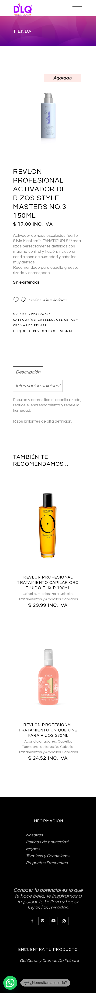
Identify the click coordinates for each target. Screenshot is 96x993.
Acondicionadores (40, 741)
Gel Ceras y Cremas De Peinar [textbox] (48, 960)
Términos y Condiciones (48, 856)
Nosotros (34, 835)
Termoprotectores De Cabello (47, 747)
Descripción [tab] (28, 372)
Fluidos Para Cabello (55, 594)
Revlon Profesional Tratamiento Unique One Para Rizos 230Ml (47, 730)
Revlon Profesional (53, 331)
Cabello (46, 319)
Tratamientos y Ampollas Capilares (48, 599)
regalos (33, 849)
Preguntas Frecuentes (47, 863)
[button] (10, 983)
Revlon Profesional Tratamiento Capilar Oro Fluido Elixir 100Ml (48, 582)
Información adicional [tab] (38, 385)
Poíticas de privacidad (47, 842)
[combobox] (48, 961)
